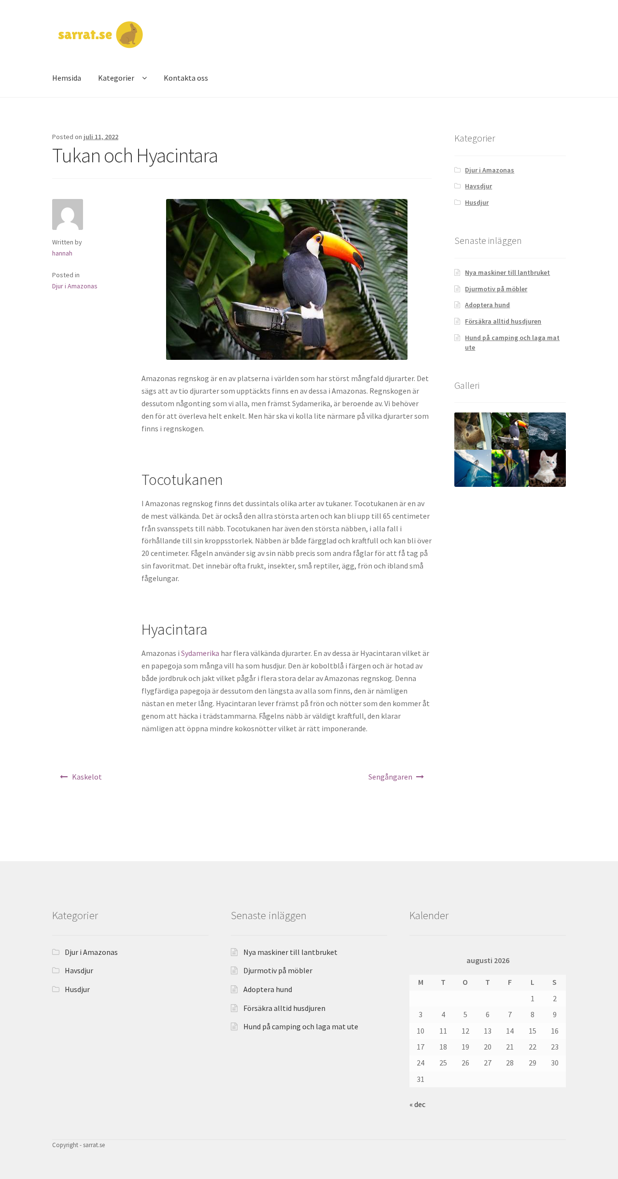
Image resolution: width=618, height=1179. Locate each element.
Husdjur (477, 202)
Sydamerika (200, 653)
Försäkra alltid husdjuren (503, 321)
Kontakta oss (186, 78)
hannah (62, 253)
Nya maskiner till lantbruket (507, 272)
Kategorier (116, 78)
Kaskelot (87, 776)
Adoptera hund (487, 304)
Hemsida (66, 78)
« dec (417, 1104)
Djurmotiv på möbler (496, 288)
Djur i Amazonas (75, 286)
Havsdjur (478, 186)
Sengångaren (390, 776)
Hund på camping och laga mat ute (300, 1026)
